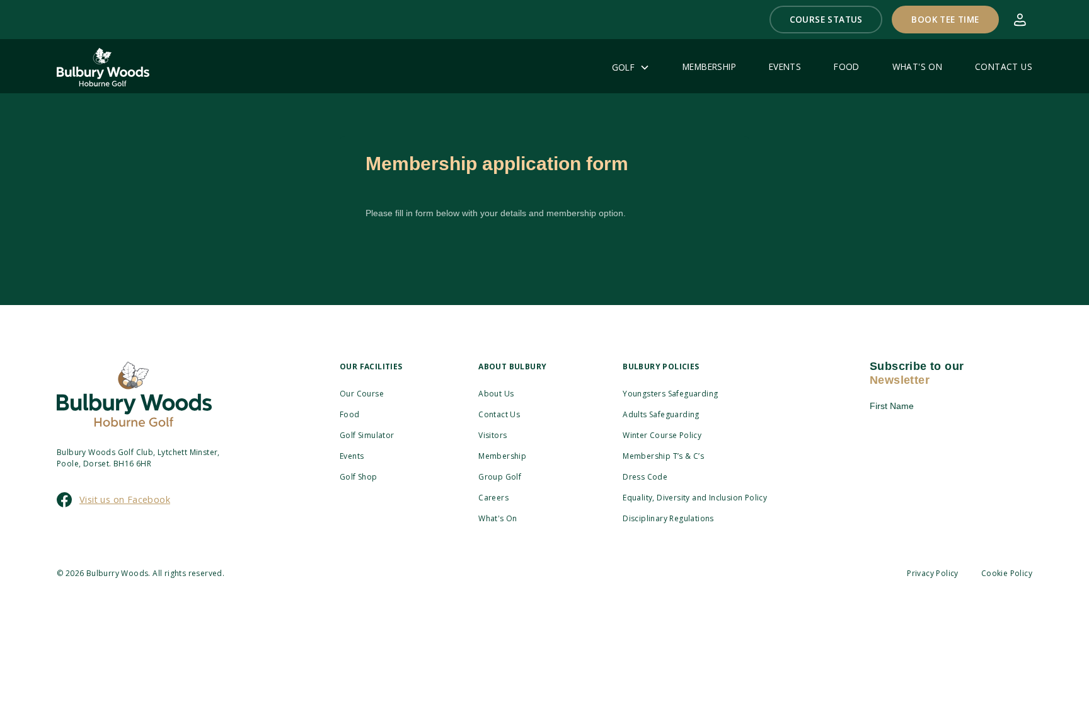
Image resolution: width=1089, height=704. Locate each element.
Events (352, 456)
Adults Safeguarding (661, 414)
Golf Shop (358, 476)
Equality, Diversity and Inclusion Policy (695, 497)
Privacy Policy (933, 573)
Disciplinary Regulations (668, 518)
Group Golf (499, 476)
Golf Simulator (367, 435)
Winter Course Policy (662, 435)
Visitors (492, 435)
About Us (496, 393)
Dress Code (645, 476)
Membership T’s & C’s (663, 456)
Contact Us (499, 414)
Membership (502, 456)
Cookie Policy (1006, 573)
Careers (493, 497)
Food (350, 414)
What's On (497, 518)
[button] (826, 19)
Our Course (362, 393)
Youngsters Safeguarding (670, 393)
